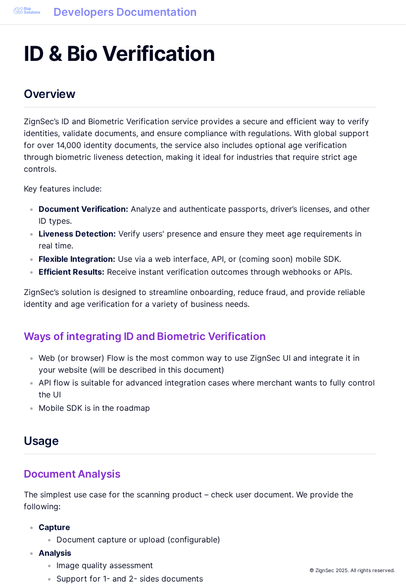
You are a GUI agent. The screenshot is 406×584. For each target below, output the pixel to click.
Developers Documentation (125, 11)
